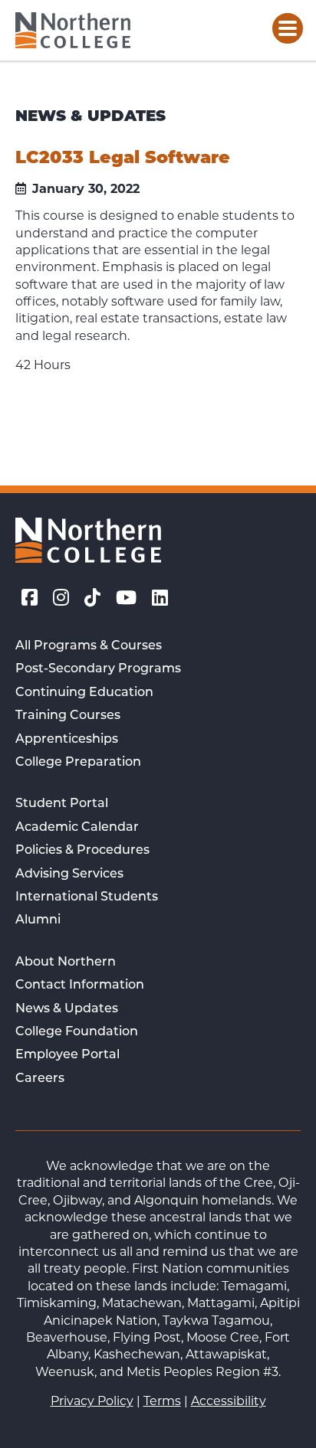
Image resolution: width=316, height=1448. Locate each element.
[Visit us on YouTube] (126, 600)
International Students (86, 897)
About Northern (65, 962)
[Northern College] (72, 30)
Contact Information (79, 985)
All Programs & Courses (88, 646)
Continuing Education (84, 693)
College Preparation (78, 763)
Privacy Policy (92, 1402)
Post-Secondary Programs (98, 669)
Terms (162, 1402)
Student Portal (61, 804)
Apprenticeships (66, 740)
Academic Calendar (77, 828)
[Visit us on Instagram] (61, 600)
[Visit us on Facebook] (29, 600)
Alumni (38, 920)
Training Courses (67, 716)
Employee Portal (67, 1055)
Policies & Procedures (82, 851)
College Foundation (76, 1032)
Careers (39, 1079)
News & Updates (66, 1009)
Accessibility (228, 1402)
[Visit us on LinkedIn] (160, 600)
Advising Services (69, 874)
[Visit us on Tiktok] (92, 600)
